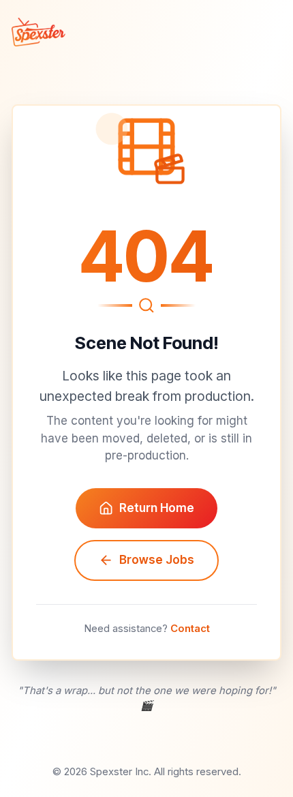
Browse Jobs (156, 560)
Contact (190, 628)
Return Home (156, 508)
